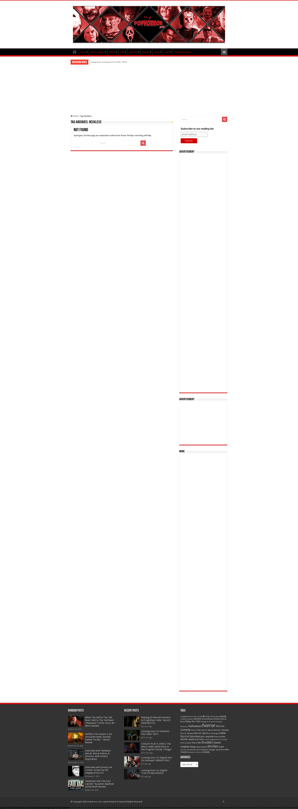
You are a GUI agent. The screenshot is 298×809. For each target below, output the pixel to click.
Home (75, 116)
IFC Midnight (213, 733)
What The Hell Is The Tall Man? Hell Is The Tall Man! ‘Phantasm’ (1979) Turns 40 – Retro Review (100, 721)
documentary (207, 719)
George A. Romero (208, 722)
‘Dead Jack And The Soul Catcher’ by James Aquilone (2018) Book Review (99, 784)
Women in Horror (194, 752)
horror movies (221, 730)
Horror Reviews (97, 52)
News (83, 52)
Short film (196, 742)
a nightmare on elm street (191, 716)
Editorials (133, 52)
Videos (112, 52)
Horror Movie (207, 730)
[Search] (143, 143)
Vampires (204, 750)
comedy (222, 716)
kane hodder (220, 737)
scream (188, 743)
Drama (217, 719)
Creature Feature (187, 719)
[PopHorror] (149, 24)
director (197, 719)
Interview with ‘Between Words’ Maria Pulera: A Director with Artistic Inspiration (98, 754)
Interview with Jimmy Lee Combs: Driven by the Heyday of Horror (98, 770)
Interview (195, 736)
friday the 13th (192, 721)
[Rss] (223, 801)
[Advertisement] (149, 88)
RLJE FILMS (199, 739)
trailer (221, 747)
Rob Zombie (222, 740)
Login (167, 52)
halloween (195, 726)
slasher (217, 742)
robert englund (210, 739)
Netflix (184, 739)
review (191, 739)
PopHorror (75, 51)
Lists (122, 52)
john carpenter (207, 736)
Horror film (196, 730)
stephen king (187, 746)
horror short (201, 733)
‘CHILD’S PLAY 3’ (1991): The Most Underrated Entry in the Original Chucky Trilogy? (126, 62)
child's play (214, 717)
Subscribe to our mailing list (197, 128)
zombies (206, 752)
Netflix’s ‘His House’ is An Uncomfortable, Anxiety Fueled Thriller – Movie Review (98, 738)
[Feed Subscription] (172, 122)
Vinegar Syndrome (216, 750)
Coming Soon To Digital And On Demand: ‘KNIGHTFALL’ (156, 759)
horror (208, 725)
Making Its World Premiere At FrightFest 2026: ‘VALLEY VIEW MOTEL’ (156, 720)
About (157, 52)
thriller (213, 746)
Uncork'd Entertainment (190, 750)
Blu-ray (206, 716)
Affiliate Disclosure (182, 52)
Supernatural (201, 747)
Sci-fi (182, 743)
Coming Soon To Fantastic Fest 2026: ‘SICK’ (155, 732)
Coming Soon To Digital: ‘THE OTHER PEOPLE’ (154, 772)
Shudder (207, 742)
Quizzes (145, 52)
